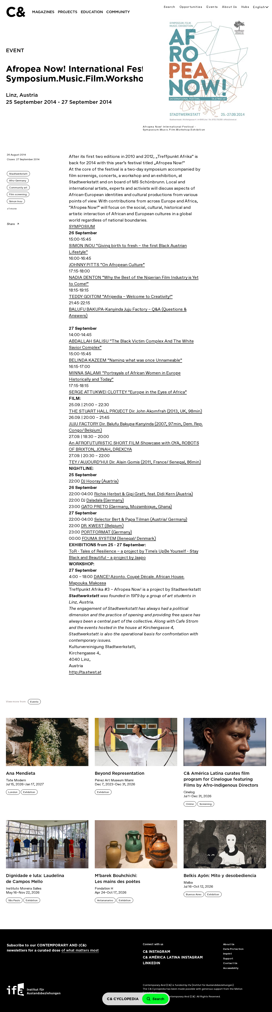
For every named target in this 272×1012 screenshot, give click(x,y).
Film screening (18, 194)
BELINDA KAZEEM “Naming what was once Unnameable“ (125, 360)
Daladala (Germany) (105, 500)
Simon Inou (15, 201)
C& (15, 12)
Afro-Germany (17, 180)
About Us (229, 7)
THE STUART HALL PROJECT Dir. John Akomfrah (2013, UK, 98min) (135, 411)
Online (190, 804)
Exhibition (29, 792)
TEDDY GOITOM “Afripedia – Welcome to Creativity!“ (121, 296)
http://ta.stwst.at (85, 672)
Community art (18, 187)
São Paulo (14, 900)
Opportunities (191, 7)
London (12, 792)
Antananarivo (105, 900)
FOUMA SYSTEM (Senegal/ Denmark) (119, 538)
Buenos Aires (193, 894)
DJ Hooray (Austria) (100, 481)
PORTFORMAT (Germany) (106, 532)
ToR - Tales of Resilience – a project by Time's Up (116, 551)
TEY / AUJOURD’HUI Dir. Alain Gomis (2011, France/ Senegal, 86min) (135, 462)
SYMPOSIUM (82, 226)
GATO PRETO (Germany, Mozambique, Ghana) (126, 506)
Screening (206, 804)
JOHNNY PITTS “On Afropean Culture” (107, 264)
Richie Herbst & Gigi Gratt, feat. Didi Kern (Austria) (143, 493)
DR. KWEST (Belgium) (102, 525)
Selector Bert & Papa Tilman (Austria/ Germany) (140, 519)
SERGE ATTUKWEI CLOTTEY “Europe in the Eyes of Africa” (128, 391)
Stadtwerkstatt (18, 173)
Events (212, 7)
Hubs (245, 7)
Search (169, 7)
